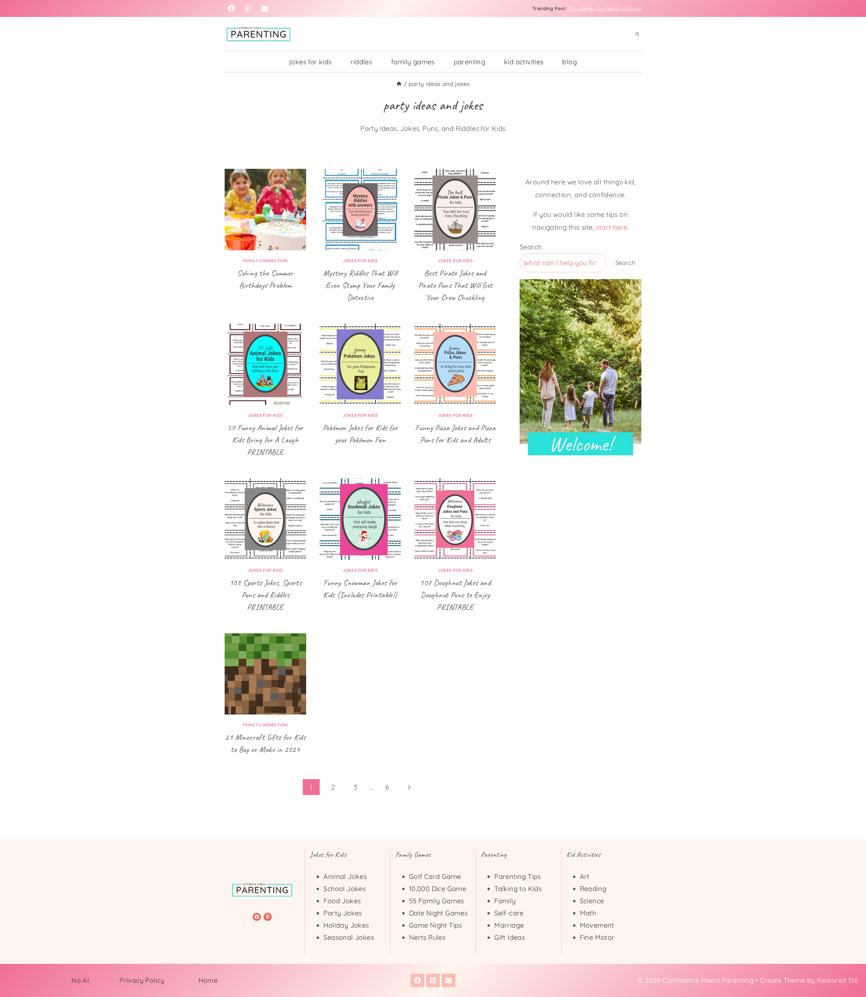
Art (585, 876)
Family (505, 901)
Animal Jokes (345, 876)
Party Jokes (342, 913)
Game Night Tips (435, 925)
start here (611, 227)
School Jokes (344, 888)
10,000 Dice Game (437, 888)
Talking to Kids (518, 888)
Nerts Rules (427, 937)
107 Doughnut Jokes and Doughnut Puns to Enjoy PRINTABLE (455, 594)
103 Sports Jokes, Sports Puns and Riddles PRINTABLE (265, 594)
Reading (593, 888)
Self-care (509, 913)
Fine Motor (597, 937)
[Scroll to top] (849, 970)
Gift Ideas (509, 937)
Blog (569, 62)
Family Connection (265, 260)
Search (531, 247)
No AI (80, 980)
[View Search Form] (637, 34)
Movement (597, 925)
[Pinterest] (248, 8)
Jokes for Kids (310, 62)
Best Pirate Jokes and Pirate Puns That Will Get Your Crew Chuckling (455, 285)
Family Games (413, 62)
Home (208, 980)
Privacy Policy (141, 980)
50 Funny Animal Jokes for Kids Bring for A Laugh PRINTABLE (265, 440)
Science (592, 901)
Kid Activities (524, 62)
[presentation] (265, 209)
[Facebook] (231, 8)
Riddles (361, 62)
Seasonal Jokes (348, 937)
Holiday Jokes (346, 925)
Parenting (469, 62)
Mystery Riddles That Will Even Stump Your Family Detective (360, 285)
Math (588, 913)
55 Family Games (436, 901)
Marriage (509, 925)
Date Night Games (438, 913)
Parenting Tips (517, 876)
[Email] (265, 8)
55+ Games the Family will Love (604, 8)
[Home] (399, 83)
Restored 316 (837, 980)
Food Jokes (342, 901)
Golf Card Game (435, 876)
